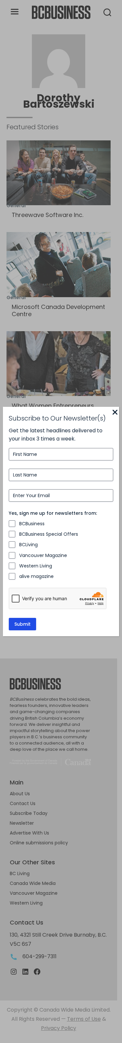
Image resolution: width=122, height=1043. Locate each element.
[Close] (115, 413)
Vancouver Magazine (43, 555)
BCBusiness (32, 523)
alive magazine (36, 576)
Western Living (35, 566)
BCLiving (28, 544)
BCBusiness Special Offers (48, 534)
